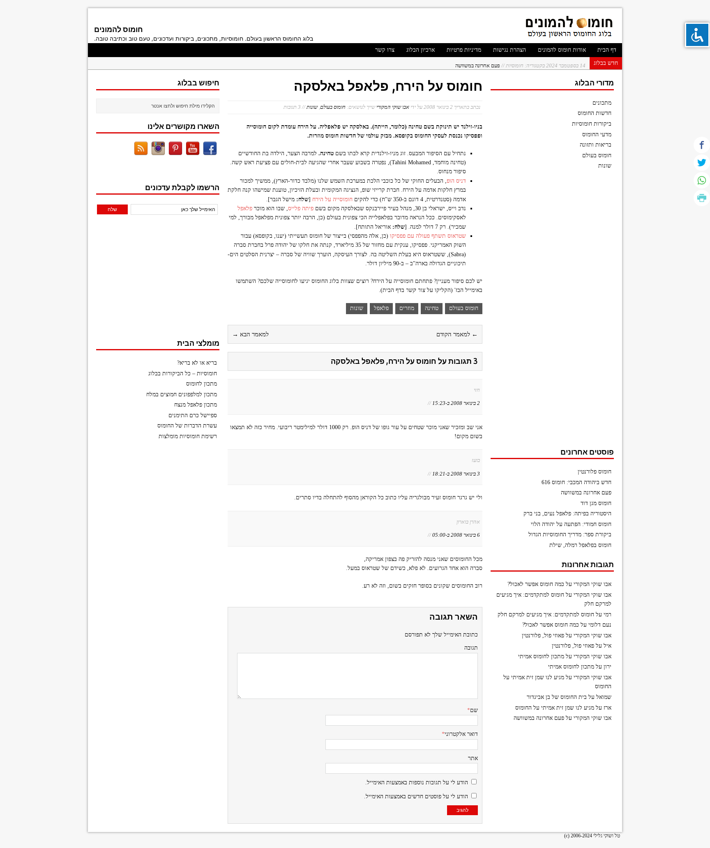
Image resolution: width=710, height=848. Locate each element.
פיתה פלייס (301, 208)
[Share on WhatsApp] (702, 180)
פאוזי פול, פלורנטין (543, 635)
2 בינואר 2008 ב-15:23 (456, 403)
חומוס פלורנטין (594, 472)
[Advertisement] (552, 312)
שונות (312, 107)
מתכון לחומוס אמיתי (541, 656)
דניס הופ (456, 181)
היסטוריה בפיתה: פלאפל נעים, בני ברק (567, 513)
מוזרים (406, 308)
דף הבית (606, 50)
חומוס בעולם (333, 107)
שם (474, 710)
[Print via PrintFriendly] (702, 198)
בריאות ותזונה (595, 145)
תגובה (471, 648)
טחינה (431, 308)
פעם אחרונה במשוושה (520, 63)
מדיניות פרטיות (464, 50)
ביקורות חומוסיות (591, 124)
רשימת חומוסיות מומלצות (188, 436)
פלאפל (244, 208)
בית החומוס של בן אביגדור (557, 697)
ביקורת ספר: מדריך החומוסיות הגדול (569, 534)
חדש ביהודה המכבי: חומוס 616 (576, 482)
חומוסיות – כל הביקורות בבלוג (182, 373)
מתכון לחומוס (201, 384)
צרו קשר (384, 50)
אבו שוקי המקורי (392, 107)
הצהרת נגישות (509, 50)
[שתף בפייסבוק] (702, 145)
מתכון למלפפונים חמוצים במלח (181, 394)
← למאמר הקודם (457, 334)
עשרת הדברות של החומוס (187, 426)
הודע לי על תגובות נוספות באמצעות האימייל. (416, 782)
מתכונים (601, 103)
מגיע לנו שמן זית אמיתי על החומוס (554, 708)
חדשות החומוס (594, 113)
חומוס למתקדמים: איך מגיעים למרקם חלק (546, 614)
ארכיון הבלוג (420, 50)
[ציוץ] (702, 162)
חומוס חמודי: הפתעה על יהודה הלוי (571, 524)
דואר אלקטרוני (461, 734)
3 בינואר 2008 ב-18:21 (456, 474)
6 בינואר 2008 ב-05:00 (456, 535)
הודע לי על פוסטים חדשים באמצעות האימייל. (416, 796)
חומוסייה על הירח (332, 199)
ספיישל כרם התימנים (192, 415)
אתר (473, 758)
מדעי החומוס (596, 134)
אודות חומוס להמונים (562, 50)
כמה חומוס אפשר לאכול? (535, 584)
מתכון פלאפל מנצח (195, 405)
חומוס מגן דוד (596, 503)
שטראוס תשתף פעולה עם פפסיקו (428, 236)
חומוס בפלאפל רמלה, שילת (580, 545)
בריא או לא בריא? (197, 363)
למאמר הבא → (250, 334)
